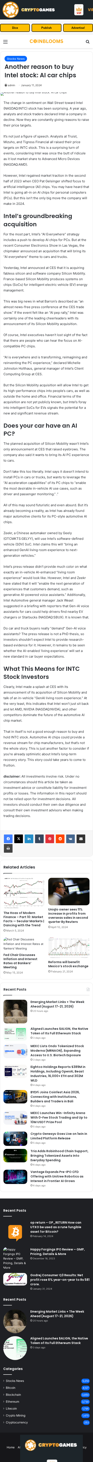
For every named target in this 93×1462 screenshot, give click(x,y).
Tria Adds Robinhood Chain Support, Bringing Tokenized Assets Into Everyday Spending (59, 1155)
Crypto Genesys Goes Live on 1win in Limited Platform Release (58, 1136)
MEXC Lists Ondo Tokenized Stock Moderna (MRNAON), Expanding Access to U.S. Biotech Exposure (57, 1050)
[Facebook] (8, 839)
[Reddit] (60, 839)
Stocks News (16, 58)
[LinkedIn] (29, 839)
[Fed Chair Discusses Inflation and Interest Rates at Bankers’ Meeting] (24, 944)
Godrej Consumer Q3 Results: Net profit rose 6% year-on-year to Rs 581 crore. (60, 1279)
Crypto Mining (15, 1415)
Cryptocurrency (17, 1422)
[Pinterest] (49, 839)
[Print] (8, 848)
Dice (15, 27)
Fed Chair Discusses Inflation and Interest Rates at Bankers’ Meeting (20, 961)
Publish (46, 27)
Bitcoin (10, 1387)
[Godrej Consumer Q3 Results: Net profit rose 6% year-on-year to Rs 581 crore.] (15, 1279)
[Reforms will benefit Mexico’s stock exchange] (69, 947)
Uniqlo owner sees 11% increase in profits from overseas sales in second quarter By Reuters (68, 915)
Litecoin (11, 1408)
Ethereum (12, 1401)
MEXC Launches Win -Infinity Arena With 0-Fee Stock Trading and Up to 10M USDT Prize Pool (58, 1117)
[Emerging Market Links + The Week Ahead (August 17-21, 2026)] (15, 1012)
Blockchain (13, 1394)
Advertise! (78, 27)
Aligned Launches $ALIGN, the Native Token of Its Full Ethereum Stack (59, 1031)
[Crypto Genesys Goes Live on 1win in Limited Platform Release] (15, 1139)
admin (11, 85)
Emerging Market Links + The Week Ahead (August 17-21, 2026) (57, 1004)
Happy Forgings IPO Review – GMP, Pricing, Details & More (57, 1251)
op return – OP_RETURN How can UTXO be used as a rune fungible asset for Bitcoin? (55, 1227)
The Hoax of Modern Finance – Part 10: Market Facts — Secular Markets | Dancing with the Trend (23, 919)
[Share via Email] (81, 839)
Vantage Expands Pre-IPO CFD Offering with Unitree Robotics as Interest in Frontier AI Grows (56, 1176)
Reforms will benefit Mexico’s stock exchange (68, 964)
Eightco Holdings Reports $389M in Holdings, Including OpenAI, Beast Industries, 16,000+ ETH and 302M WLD (57, 1074)
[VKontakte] (70, 839)
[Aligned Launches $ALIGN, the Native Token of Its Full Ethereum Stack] (15, 1034)
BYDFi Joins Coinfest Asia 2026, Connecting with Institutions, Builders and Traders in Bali (55, 1096)
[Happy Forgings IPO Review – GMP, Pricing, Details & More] (15, 1258)
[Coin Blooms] (46, 41)
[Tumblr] (39, 839)
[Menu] (5, 43)
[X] (18, 839)
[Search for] (87, 43)
